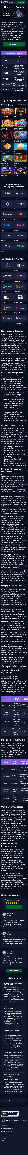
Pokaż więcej (14, 970)
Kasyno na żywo (12, 104)
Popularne (4, 104)
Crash (18, 104)
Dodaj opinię (14, 907)
